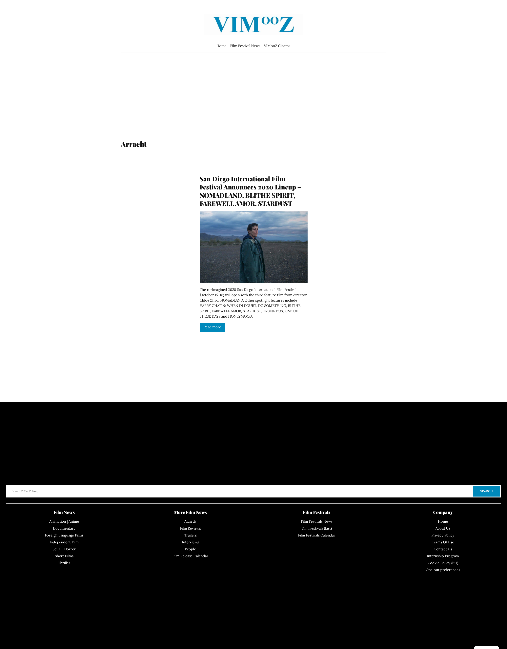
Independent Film (64, 542)
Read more (212, 327)
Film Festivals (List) (317, 528)
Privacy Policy (442, 535)
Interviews (190, 542)
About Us (443, 528)
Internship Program (443, 556)
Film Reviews (190, 528)
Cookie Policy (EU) (443, 563)
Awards (190, 521)
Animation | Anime (64, 521)
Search (486, 491)
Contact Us (443, 549)
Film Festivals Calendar (316, 535)
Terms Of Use (443, 542)
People (190, 549)
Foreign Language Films (64, 535)
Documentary (64, 528)
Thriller (64, 563)
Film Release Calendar (190, 556)
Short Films (64, 556)
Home (221, 46)
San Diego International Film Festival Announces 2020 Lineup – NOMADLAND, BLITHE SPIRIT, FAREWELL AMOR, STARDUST (250, 191)
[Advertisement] (253, 98)
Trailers (190, 535)
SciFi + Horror (64, 549)
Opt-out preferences (443, 570)
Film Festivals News (316, 521)
